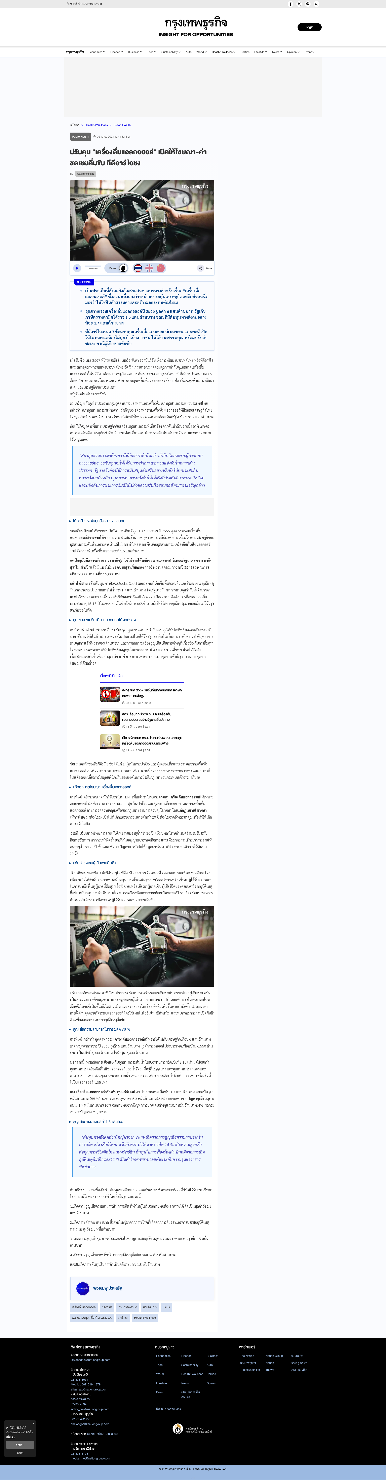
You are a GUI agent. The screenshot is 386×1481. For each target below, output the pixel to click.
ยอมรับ (20, 1445)
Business (133, 52)
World (200, 52)
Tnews (270, 1369)
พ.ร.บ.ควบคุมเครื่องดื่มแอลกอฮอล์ (92, 1317)
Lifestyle (259, 52)
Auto (189, 52)
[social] (290, 4)
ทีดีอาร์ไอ (107, 1307)
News (275, 52)
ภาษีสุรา (123, 1317)
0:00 (91, 268)
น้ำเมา (166, 1307)
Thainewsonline (250, 1369)
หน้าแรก (74, 125)
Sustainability (169, 52)
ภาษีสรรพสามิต (127, 1307)
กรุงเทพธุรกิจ (248, 1363)
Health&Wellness (222, 52)
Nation (270, 1363)
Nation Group (274, 1355)
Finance (115, 52)
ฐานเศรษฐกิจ (299, 1369)
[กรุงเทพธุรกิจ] (75, 52)
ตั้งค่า (20, 1453)
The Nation (247, 1355)
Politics (245, 52)
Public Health (122, 125)
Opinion (292, 52)
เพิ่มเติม (10, 1437)
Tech (150, 52)
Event (308, 52)
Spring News (299, 1363)
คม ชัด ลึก (297, 1355)
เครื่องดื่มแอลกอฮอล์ (84, 1307)
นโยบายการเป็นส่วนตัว (190, 1395)
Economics (95, 52)
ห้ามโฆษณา (150, 1307)
